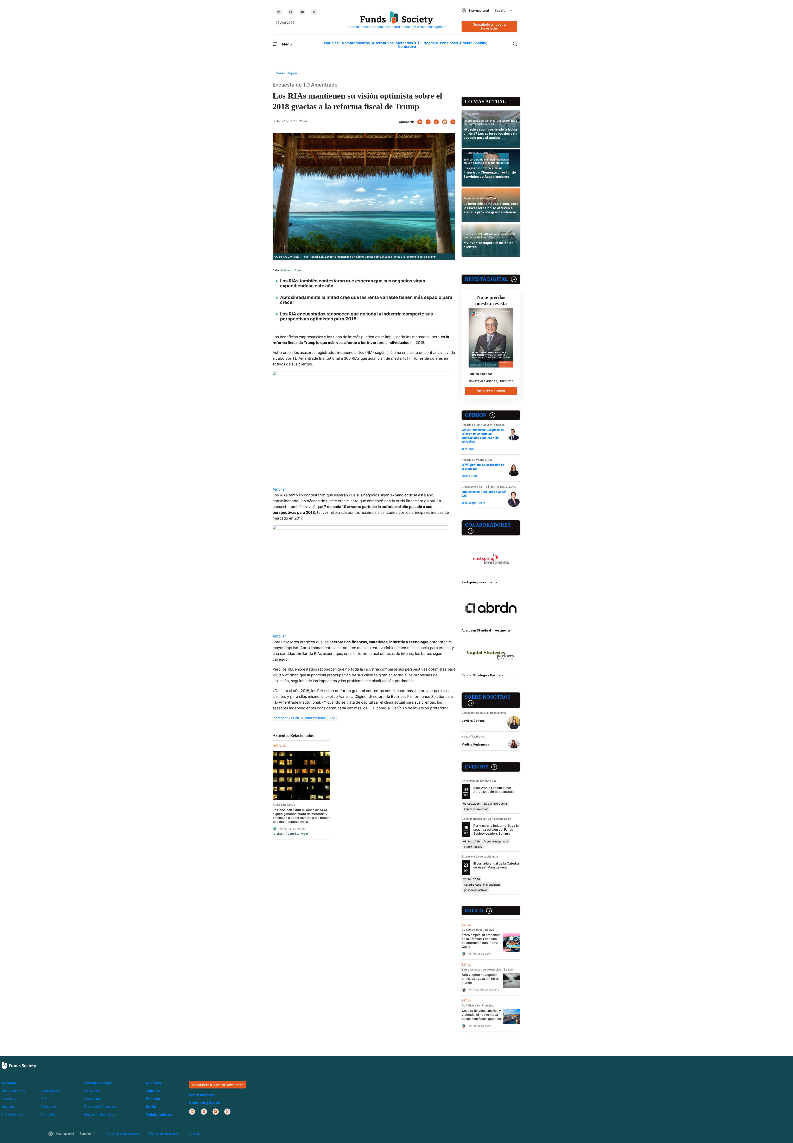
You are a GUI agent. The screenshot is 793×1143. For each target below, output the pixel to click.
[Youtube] (302, 12)
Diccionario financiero (100, 1107)
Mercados (404, 43)
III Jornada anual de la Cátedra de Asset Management (496, 865)
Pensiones (449, 43)
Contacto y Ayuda (204, 1103)
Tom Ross (468, 448)
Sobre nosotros (487, 697)
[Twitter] (314, 12)
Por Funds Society (479, 953)
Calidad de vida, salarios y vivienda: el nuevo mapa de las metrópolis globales (481, 1014)
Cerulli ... (293, 833)
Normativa (407, 46)
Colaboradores (487, 525)
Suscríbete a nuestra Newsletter (489, 26)
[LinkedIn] (279, 12)
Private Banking (474, 43)
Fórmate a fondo (98, 1083)
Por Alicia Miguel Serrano (483, 989)
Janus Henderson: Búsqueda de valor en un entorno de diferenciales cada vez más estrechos (483, 436)
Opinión (476, 415)
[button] (489, 10)
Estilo (474, 910)
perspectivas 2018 (288, 718)
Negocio (431, 43)
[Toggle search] (514, 43)
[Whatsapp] (452, 121)
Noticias (9, 1083)
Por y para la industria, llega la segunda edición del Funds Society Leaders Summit (496, 829)
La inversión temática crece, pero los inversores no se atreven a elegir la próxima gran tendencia (490, 208)
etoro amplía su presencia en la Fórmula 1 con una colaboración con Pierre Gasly (481, 941)
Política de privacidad (163, 1134)
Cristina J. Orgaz (291, 269)
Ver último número (491, 391)
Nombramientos (356, 43)
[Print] (444, 121)
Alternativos (383, 43)
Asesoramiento (95, 1099)
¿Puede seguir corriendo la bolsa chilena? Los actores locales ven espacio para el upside (490, 133)
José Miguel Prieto (473, 502)
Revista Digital (486, 279)
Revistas (153, 1083)
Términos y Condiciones (122, 1134)
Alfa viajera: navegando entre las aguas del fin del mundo (481, 979)
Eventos (476, 767)
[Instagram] (290, 12)
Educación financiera (99, 1114)
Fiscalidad (91, 1091)
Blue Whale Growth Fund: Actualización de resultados (494, 790)
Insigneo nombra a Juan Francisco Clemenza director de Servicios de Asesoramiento (489, 172)
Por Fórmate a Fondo (292, 828)
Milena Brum (469, 475)
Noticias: (332, 43)
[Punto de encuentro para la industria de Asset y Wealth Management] (396, 20)
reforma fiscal (315, 718)
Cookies (194, 1134)
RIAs (332, 718)
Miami (304, 833)
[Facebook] (428, 121)
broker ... (279, 833)
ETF (418, 43)
